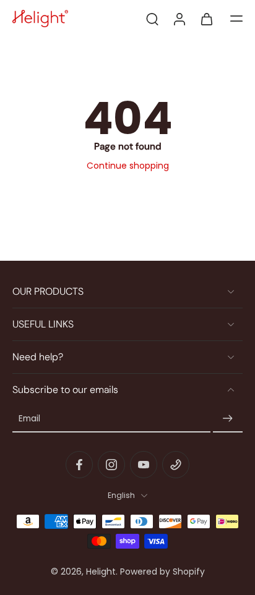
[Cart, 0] (206, 18)
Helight (101, 571)
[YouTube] (143, 464)
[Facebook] (79, 464)
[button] (236, 18)
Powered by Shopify (162, 571)
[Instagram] (111, 464)
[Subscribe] (228, 419)
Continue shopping (128, 165)
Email (29, 419)
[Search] (152, 18)
